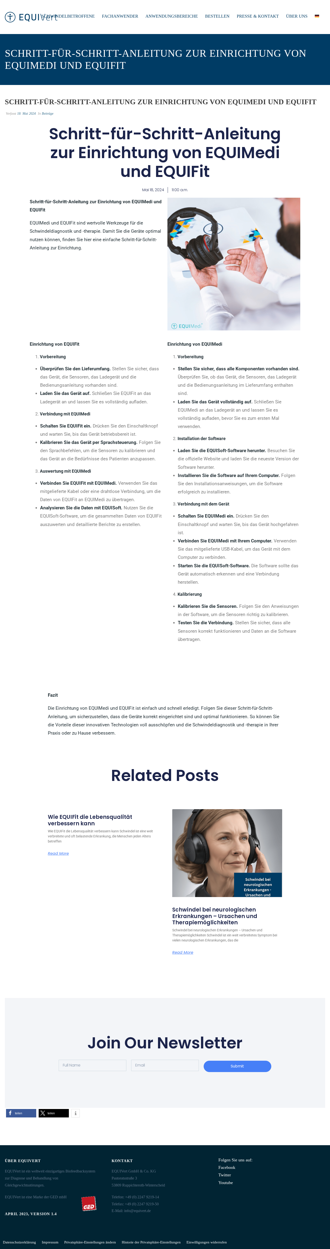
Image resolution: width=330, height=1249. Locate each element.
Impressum (50, 1242)
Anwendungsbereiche (171, 16)
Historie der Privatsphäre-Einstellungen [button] (151, 1242)
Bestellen (217, 16)
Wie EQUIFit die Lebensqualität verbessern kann (90, 820)
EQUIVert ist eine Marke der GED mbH (36, 1197)
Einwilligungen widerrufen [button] (207, 1242)
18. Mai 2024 (26, 113)
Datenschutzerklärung (19, 1242)
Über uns (297, 16)
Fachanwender (120, 16)
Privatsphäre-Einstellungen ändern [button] (90, 1242)
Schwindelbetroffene (68, 16)
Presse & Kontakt (258, 16)
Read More (58, 854)
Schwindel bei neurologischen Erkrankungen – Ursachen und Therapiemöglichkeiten (214, 916)
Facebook (226, 1167)
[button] (21, 1113)
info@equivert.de (137, 1211)
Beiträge (47, 113)
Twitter (224, 1174)
